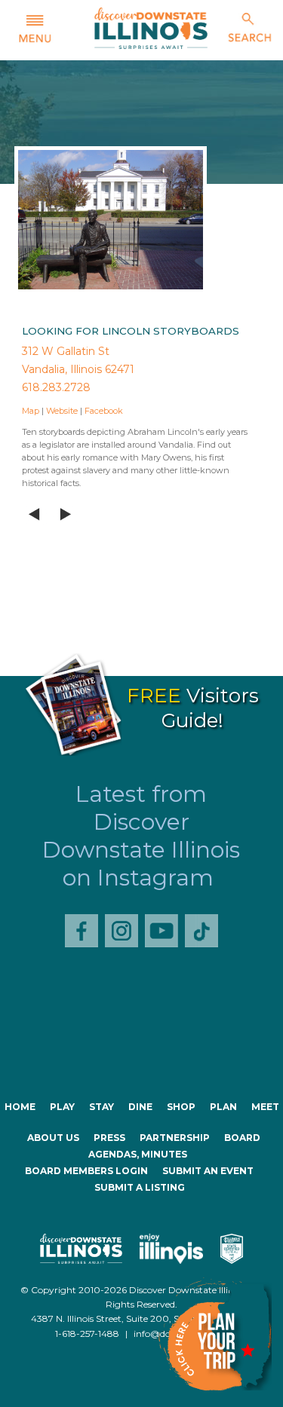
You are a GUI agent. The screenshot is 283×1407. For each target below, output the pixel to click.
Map (30, 410)
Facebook (104, 410)
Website (62, 410)
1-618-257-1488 (87, 1333)
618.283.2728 (56, 387)
